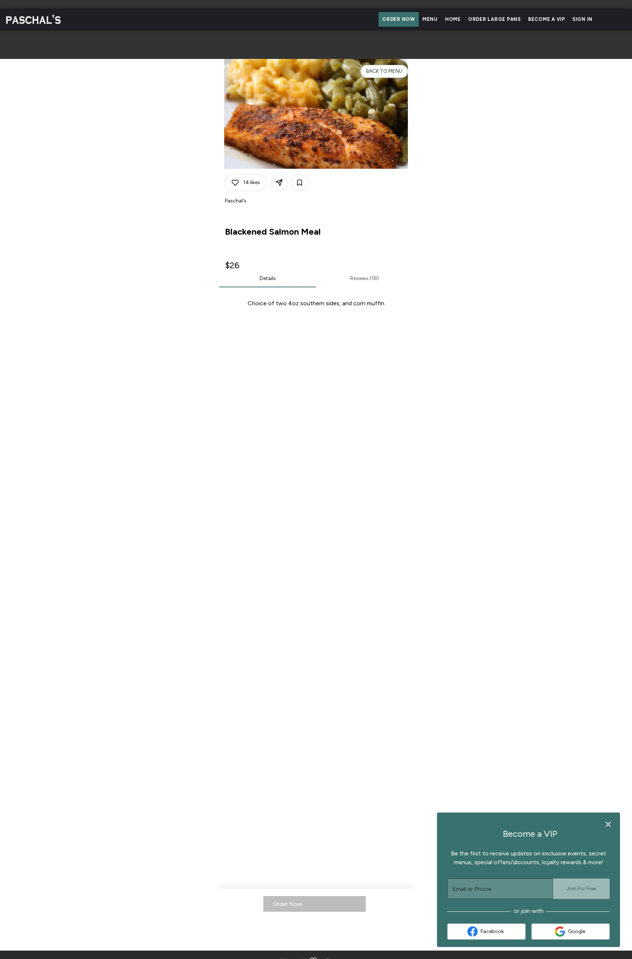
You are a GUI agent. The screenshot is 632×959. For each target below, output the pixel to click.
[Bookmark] (299, 183)
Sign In (582, 19)
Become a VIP (546, 19)
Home (453, 19)
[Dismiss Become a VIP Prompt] (608, 824)
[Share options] (279, 183)
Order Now (398, 19)
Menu (430, 19)
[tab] (267, 278)
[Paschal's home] (39, 19)
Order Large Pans (494, 19)
